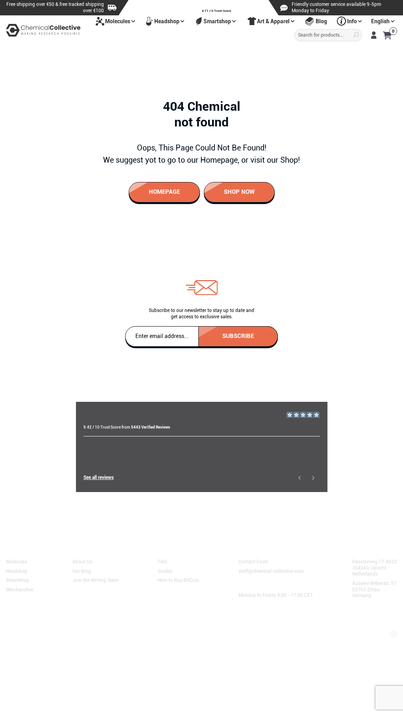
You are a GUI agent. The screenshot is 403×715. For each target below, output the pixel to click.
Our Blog (81, 570)
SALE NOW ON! (291, 52)
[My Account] (373, 35)
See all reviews (98, 477)
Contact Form (253, 561)
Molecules (117, 21)
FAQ (162, 561)
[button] (299, 478)
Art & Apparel (273, 21)
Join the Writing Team (95, 580)
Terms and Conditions (33, 625)
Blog (321, 21)
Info (352, 21)
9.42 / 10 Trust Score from (126, 427)
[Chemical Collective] (43, 30)
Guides (165, 570)
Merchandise (19, 589)
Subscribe (238, 335)
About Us (82, 561)
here (109, 516)
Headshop (166, 21)
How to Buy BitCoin (178, 580)
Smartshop (217, 21)
